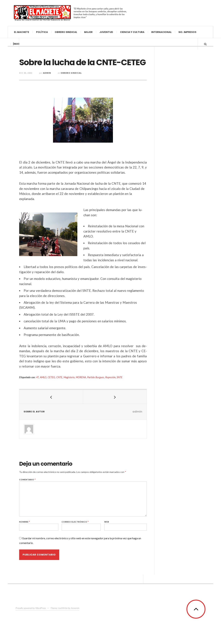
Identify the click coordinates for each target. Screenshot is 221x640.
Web (106, 522)
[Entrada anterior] (51, 397)
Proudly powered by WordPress (31, 608)
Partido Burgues (95, 377)
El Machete (21, 32)
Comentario (27, 479)
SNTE (119, 377)
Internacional (161, 32)
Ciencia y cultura (132, 32)
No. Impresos (187, 32)
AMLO (43, 377)
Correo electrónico (75, 522)
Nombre (24, 522)
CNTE (59, 377)
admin (47, 73)
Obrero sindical (66, 32)
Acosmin (75, 608)
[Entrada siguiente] (115, 397)
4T (37, 377)
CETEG (51, 377)
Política (42, 32)
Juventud (106, 32)
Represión (110, 377)
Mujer (88, 32)
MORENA (81, 377)
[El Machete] (42, 13)
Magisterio (69, 377)
